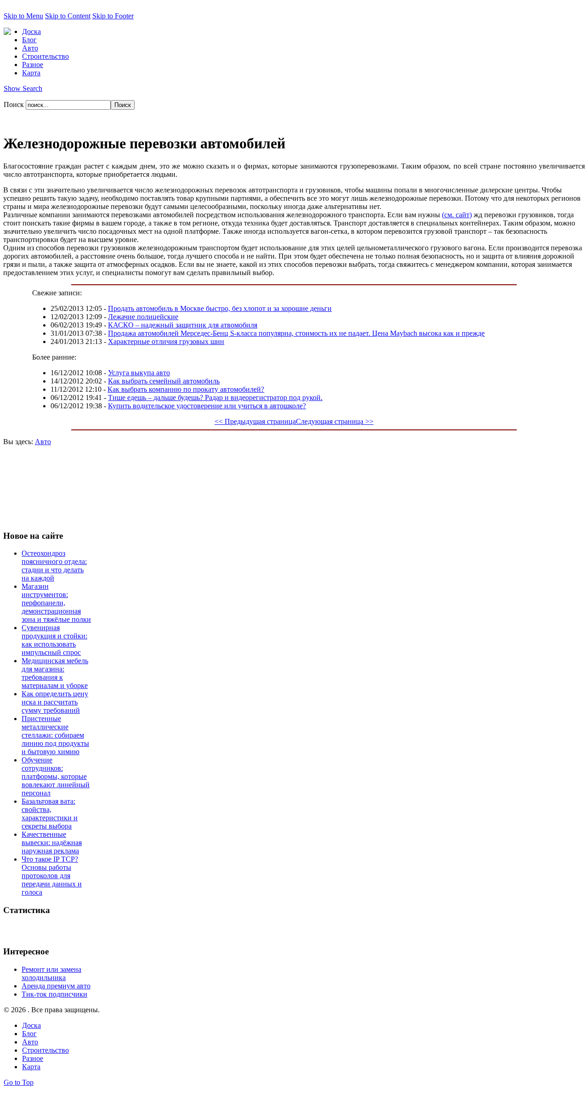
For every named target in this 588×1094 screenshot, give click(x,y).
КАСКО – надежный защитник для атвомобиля (182, 325)
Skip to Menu (23, 16)
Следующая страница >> (334, 421)
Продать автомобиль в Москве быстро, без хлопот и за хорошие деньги (220, 308)
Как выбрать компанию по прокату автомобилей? (185, 389)
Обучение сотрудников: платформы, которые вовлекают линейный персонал (56, 776)
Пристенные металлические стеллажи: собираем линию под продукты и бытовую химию (55, 735)
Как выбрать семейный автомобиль (164, 381)
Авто (43, 441)
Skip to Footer (113, 16)
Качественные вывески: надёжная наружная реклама (52, 842)
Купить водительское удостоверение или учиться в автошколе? (207, 406)
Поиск (15, 104)
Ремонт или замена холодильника (51, 973)
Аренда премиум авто (56, 986)
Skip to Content (67, 16)
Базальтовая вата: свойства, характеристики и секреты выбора (50, 813)
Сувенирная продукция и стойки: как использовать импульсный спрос (54, 640)
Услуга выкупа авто (139, 373)
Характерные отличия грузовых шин (166, 341)
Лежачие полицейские (143, 317)
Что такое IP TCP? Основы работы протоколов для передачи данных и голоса (52, 875)
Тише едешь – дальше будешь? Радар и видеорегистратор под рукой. (215, 397)
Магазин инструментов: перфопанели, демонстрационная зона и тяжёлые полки (56, 602)
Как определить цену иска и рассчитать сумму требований (55, 702)
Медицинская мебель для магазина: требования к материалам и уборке (55, 673)
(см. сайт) (457, 215)
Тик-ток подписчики (54, 994)
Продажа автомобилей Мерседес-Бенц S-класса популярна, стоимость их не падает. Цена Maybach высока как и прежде (296, 333)
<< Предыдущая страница (255, 421)
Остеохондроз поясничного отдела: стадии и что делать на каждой (54, 565)
